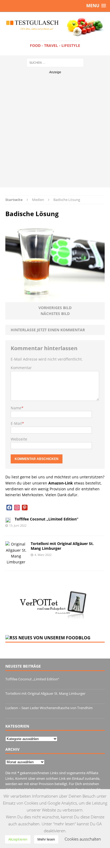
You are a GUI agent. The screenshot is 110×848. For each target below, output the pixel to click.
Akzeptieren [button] (17, 839)
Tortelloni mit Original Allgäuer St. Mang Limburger (62, 546)
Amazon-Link (60, 483)
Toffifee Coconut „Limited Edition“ (46, 519)
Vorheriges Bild (55, 307)
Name (16, 407)
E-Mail (16, 423)
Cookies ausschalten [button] (83, 839)
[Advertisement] (55, 132)
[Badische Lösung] (55, 299)
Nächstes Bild (55, 313)
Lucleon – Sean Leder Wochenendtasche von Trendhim (49, 707)
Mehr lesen (46, 839)
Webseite (19, 439)
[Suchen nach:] (55, 62)
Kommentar (21, 367)
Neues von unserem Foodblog (54, 638)
